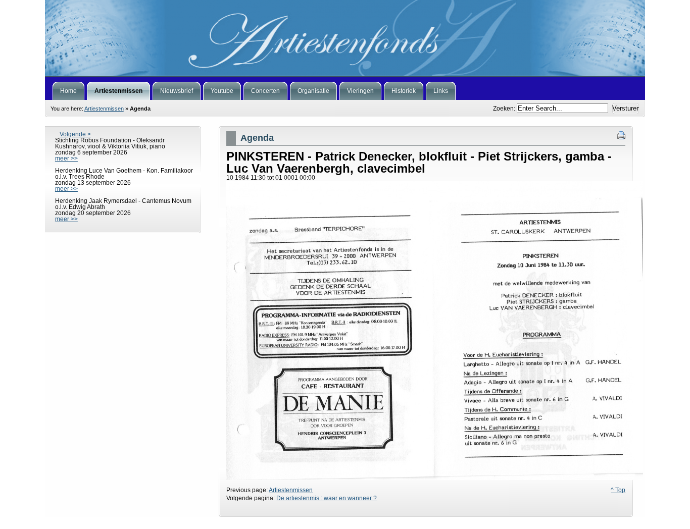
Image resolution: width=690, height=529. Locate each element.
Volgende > (75, 134)
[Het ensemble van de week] (345, 38)
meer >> (66, 158)
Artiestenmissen (104, 108)
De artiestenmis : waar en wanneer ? (326, 498)
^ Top (618, 490)
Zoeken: (505, 108)
